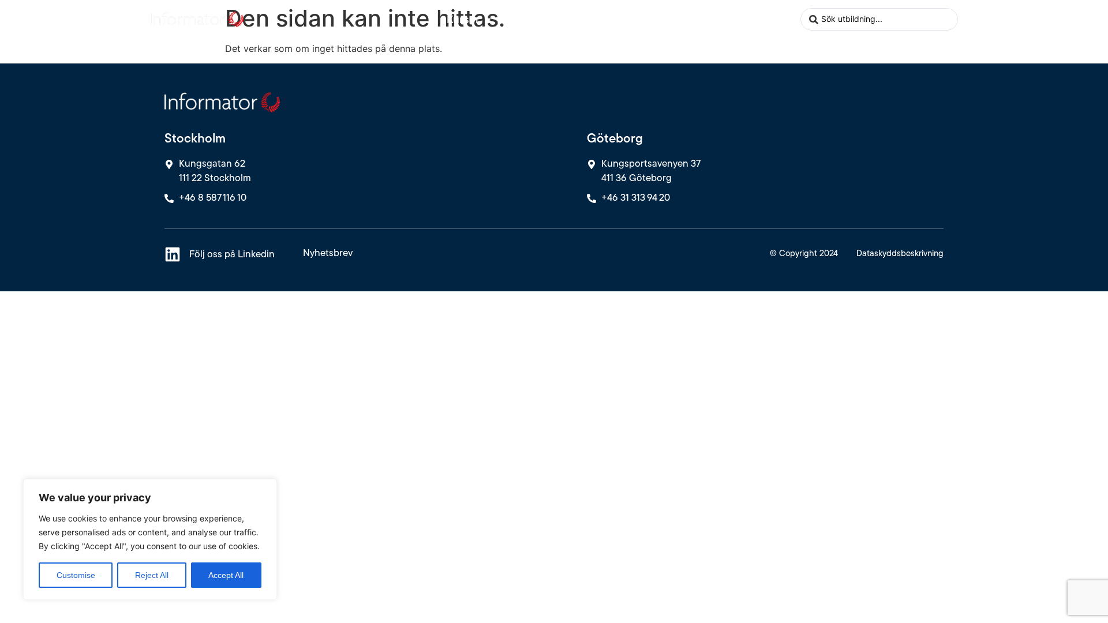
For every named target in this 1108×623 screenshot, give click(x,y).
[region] (150, 539)
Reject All (152, 575)
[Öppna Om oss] (757, 19)
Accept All (226, 575)
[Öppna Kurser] (487, 19)
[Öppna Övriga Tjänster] (603, 19)
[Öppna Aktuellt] (680, 19)
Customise (76, 575)
